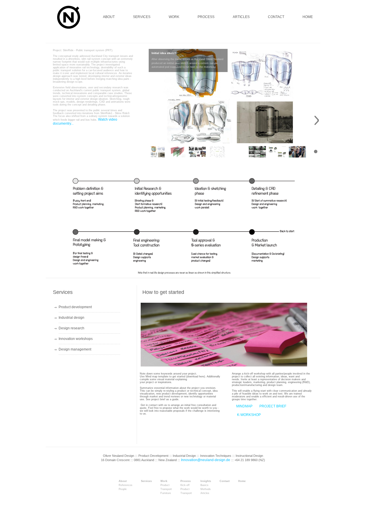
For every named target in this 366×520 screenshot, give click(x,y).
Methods (205, 489)
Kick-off (185, 485)
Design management (75, 349)
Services (146, 481)
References (125, 485)
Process (185, 481)
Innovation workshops (76, 339)
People (123, 489)
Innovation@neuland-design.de (205, 460)
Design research (71, 328)
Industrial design (71, 318)
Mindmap (244, 406)
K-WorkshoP (248, 415)
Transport (166, 489)
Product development (75, 307)
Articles (204, 493)
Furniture (165, 493)
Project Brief (272, 406)
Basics (204, 485)
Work (163, 481)
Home (242, 481)
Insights (205, 481)
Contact (225, 481)
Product (165, 485)
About (123, 481)
